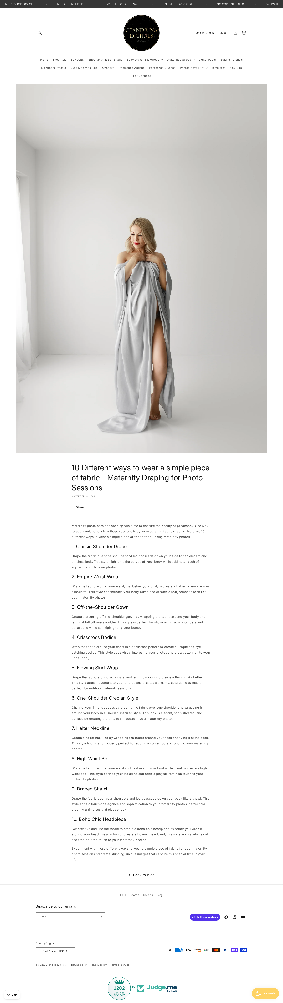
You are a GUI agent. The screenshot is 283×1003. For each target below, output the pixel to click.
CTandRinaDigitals (56, 965)
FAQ (123, 895)
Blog (160, 895)
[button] (40, 33)
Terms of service (120, 965)
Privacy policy (99, 965)
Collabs (148, 895)
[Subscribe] (100, 916)
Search (134, 895)
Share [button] (80, 507)
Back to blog (144, 875)
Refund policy (79, 965)
